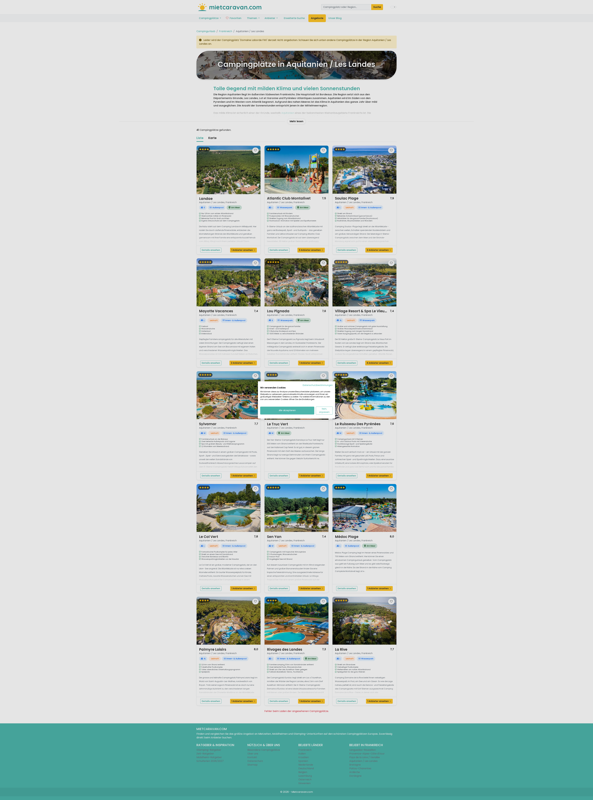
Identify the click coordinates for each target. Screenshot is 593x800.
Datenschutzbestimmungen (318, 385)
